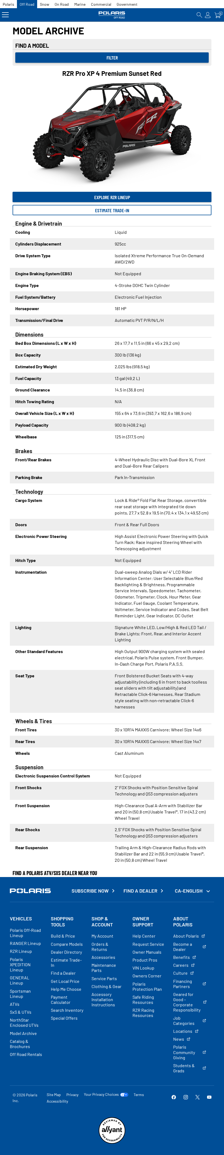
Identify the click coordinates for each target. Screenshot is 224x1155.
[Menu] (5, 15)
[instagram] (186, 1097)
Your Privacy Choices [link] (101, 1094)
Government (127, 4)
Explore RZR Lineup (112, 197)
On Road (62, 4)
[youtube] (209, 1097)
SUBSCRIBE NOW (90, 891)
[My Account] (208, 15)
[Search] (199, 15)
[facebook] (174, 1097)
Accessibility (57, 1101)
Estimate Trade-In (112, 210)
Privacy (72, 1094)
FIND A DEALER (140, 891)
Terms (139, 1094)
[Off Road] (112, 15)
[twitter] (197, 1097)
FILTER (112, 58)
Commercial (101, 4)
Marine (80, 4)
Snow (44, 4)
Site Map (54, 1094)
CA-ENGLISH (189, 891)
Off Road (27, 4)
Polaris (8, 4)
